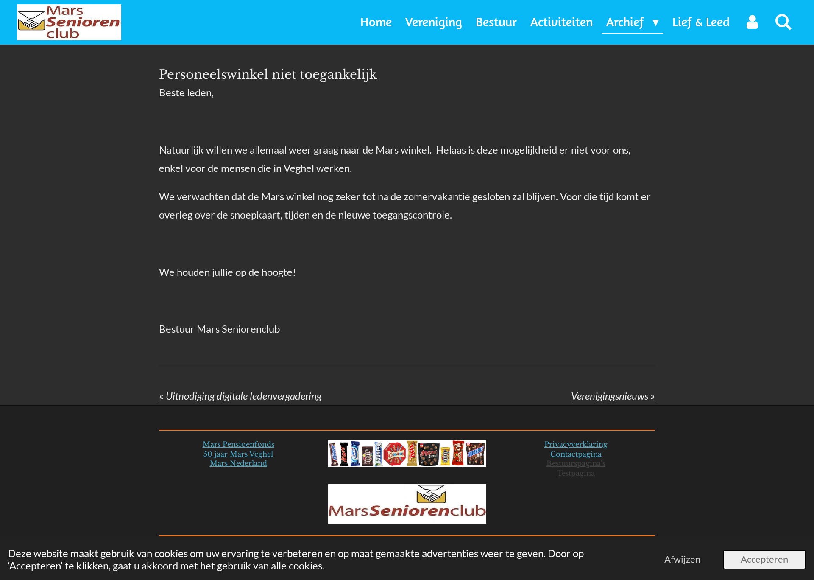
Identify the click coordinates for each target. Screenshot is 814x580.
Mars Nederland (238, 463)
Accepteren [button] (764, 559)
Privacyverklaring (576, 444)
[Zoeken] (783, 22)
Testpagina (576, 473)
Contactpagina (576, 454)
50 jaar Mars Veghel (238, 454)
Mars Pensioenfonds (238, 444)
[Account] (752, 22)
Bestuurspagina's (575, 463)
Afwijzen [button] (682, 559)
